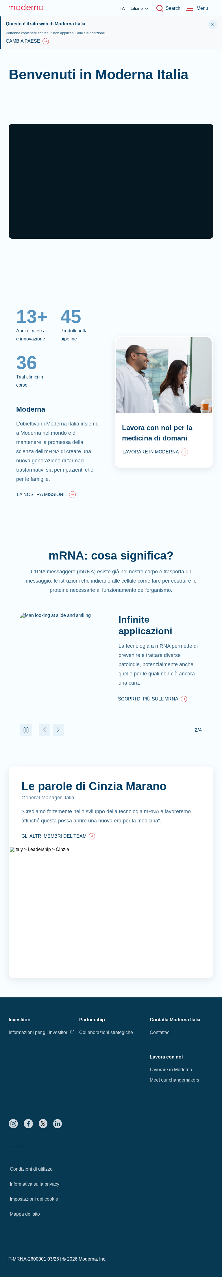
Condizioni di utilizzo (31, 1169)
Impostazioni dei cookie (34, 1199)
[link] (46, 495)
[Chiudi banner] (212, 24)
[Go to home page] (26, 8)
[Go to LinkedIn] (57, 1123)
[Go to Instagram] (13, 1123)
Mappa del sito (25, 1214)
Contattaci (160, 1032)
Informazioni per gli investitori (39, 1032)
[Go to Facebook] (28, 1123)
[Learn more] (111, 872)
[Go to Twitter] (43, 1123)
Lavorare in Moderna (171, 1069)
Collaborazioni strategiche (106, 1032)
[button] (26, 730)
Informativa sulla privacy (34, 1184)
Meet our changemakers (174, 1080)
